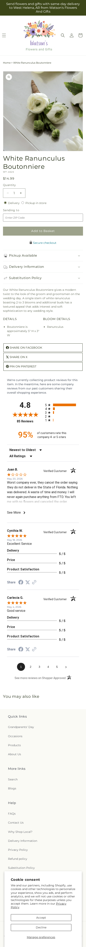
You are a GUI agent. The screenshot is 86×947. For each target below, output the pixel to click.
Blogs (12, 788)
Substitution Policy (21, 868)
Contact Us (16, 822)
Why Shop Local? (20, 832)
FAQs (12, 813)
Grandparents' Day (21, 727)
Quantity (9, 185)
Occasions (15, 736)
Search (13, 779)
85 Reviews (30, 421)
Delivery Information (22, 841)
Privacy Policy (18, 850)
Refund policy (17, 859)
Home (7, 62)
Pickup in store (35, 203)
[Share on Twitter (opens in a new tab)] (27, 582)
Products (14, 745)
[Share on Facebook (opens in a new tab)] (20, 583)
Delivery (14, 203)
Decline (41, 927)
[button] (62, 35)
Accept (41, 917)
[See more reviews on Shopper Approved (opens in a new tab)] (34, 582)
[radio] (62, 405)
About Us (14, 754)
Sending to (17, 210)
